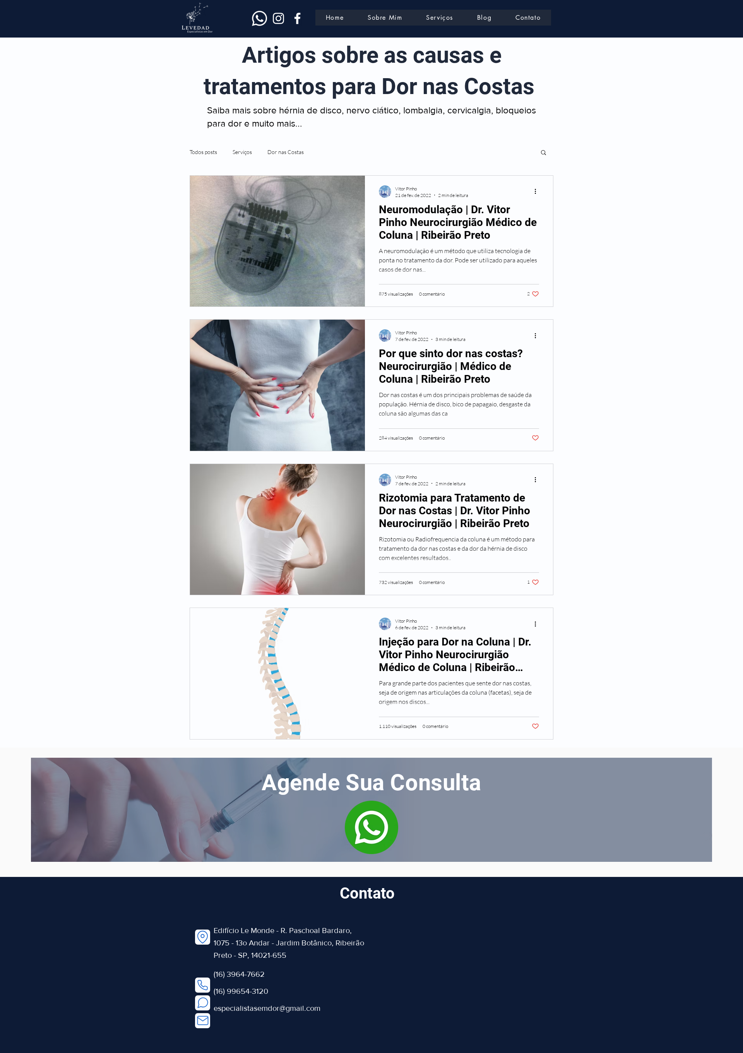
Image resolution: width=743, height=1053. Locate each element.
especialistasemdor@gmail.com (267, 1008)
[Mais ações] (538, 191)
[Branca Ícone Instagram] (278, 18)
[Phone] (202, 985)
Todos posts (203, 152)
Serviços (242, 152)
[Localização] (202, 937)
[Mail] (202, 1020)
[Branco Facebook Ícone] (297, 18)
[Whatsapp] (259, 18)
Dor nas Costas (285, 152)
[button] (543, 153)
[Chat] (202, 1002)
